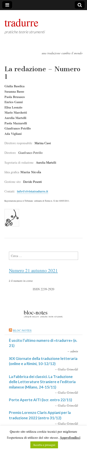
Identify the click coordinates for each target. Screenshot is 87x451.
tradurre (21, 22)
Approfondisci (70, 437)
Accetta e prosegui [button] (44, 445)
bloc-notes (22, 330)
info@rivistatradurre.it (32, 191)
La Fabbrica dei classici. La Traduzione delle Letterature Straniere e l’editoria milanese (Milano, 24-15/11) (42, 381)
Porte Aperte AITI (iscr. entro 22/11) (40, 399)
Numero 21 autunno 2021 (33, 270)
